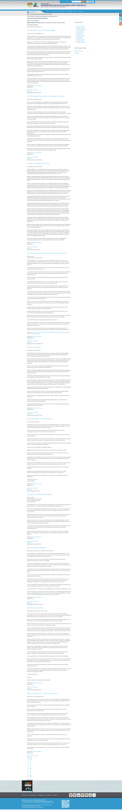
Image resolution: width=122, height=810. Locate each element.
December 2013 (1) (81, 42)
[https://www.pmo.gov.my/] (74, 795)
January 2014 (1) (80, 40)
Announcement (62, 11)
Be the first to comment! (32, 89)
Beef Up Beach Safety (35, 608)
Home (47, 11)
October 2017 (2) (80, 28)
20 (30, 774)
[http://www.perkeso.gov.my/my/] (90, 795)
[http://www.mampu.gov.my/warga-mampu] (94, 795)
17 (30, 769)
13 (30, 764)
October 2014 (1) (80, 35)
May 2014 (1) (79, 38)
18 (30, 771)
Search (83, 1)
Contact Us (80, 11)
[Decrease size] (30, 790)
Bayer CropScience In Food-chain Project (42, 693)
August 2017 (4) (80, 30)
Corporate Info (54, 11)
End (30, 776)
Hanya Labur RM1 (33, 347)
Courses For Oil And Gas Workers (39, 494)
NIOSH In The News (43, 18)
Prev (31, 759)
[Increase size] (26, 790)
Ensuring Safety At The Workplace (39, 419)
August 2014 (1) (80, 36)
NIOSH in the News (79, 50)
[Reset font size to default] (28, 790)
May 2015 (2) (79, 33)
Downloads (69, 11)
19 (30, 772)
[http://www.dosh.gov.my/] (86, 795)
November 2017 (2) (81, 26)
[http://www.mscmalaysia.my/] (78, 795)
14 (30, 765)
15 (30, 767)
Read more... (29, 91)
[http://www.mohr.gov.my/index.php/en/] (82, 795)
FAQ (75, 11)
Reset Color (28, 785)
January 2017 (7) (80, 32)
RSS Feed (77, 53)
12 (30, 762)
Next (31, 775)
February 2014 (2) (80, 39)
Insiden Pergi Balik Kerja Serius (38, 163)
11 (30, 761)
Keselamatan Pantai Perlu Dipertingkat (41, 30)
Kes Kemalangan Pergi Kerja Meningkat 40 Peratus (45, 96)
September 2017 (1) (81, 29)
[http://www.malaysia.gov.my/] (71, 795)
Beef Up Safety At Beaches (36, 547)
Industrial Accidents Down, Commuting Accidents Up (46, 253)
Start (31, 758)
